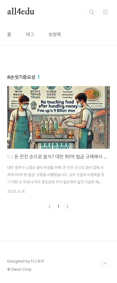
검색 (91, 12)
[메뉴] (105, 11)
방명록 (55, 34)
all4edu (20, 12)
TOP (105, 264)
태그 (30, 34)
